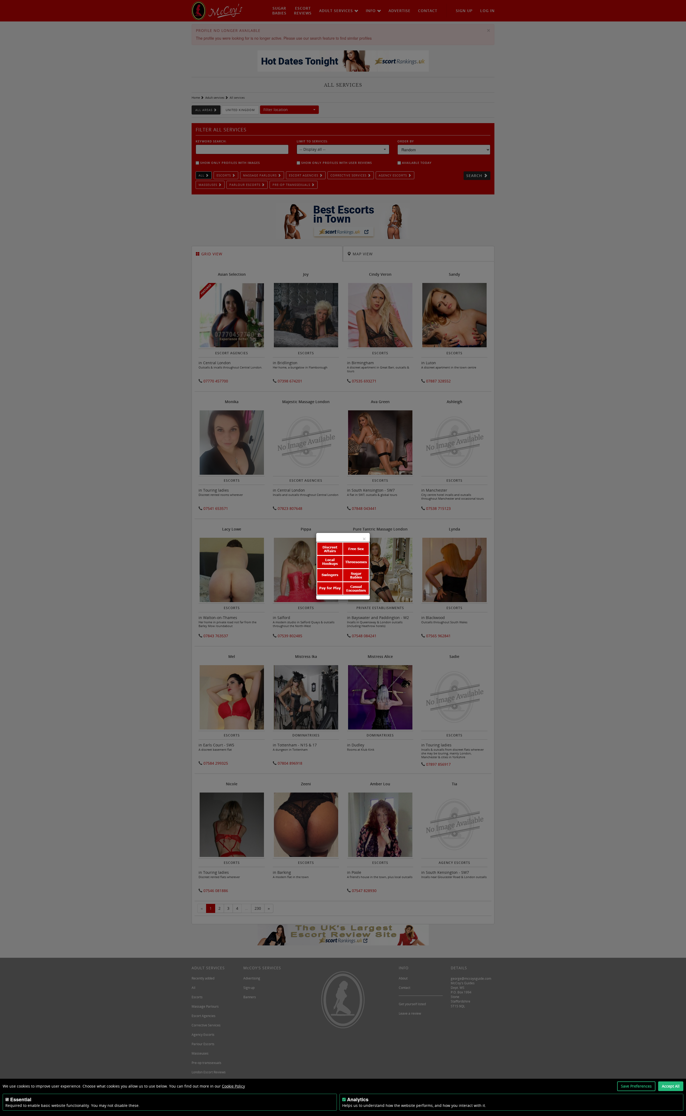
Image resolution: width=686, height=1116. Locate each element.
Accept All (671, 1086)
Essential (20, 1099)
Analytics (357, 1099)
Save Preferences (636, 1086)
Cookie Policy (233, 1086)
